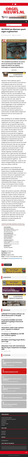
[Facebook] (12, 4)
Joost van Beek (17, 35)
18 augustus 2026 (7, 331)
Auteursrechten (4, 423)
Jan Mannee (8, 264)
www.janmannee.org (16, 258)
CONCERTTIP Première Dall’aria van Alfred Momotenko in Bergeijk (13, 314)
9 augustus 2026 (6, 351)
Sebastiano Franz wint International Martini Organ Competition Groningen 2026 (13, 347)
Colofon (3, 425)
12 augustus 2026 (7, 337)
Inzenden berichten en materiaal (8, 419)
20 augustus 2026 (7, 317)
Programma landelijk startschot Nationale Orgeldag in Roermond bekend (12, 321)
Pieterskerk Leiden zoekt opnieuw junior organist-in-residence (12, 328)
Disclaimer (3, 422)
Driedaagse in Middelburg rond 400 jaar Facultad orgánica (12, 334)
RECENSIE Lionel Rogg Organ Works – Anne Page (13, 340)
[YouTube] (15, 4)
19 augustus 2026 (7, 325)
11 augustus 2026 (7, 343)
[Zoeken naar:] (14, 25)
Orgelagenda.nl (4, 440)
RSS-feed (3, 434)
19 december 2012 (7, 35)
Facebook (3, 431)
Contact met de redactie (6, 417)
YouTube (3, 433)
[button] (26, 21)
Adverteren (3, 420)
